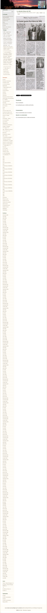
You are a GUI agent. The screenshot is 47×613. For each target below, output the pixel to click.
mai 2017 (4, 390)
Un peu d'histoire (6, 90)
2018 (3, 161)
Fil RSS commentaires (7, 597)
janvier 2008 (5, 567)
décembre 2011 (5, 492)
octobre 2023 (5, 268)
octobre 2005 (5, 576)
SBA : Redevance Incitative (7, 129)
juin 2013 (4, 464)
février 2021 (5, 319)
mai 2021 (4, 314)
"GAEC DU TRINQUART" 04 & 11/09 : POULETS (7, 60)
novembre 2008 (5, 551)
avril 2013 (4, 467)
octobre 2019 (5, 344)
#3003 (41, 12)
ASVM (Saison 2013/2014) (7, 175)
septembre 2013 (5, 459)
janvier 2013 (5, 472)
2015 (3, 170)
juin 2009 (4, 540)
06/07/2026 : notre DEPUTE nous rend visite (7, 46)
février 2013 (5, 470)
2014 (3, 173)
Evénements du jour (6, 205)
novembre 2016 (5, 399)
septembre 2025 (5, 232)
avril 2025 (4, 240)
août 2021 (4, 309)
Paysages (4, 102)
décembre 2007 (5, 568)
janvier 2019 (5, 358)
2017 (3, 164)
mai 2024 (4, 257)
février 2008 (5, 565)
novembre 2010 (5, 513)
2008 (3, 192)
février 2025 (5, 243)
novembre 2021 (5, 305)
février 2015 (5, 432)
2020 (3, 157)
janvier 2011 (5, 510)
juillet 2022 (4, 292)
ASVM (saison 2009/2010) (7, 187)
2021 (3, 156)
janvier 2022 (5, 301)
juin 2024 (4, 256)
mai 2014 (4, 447)
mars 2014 (4, 450)
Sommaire (5, 77)
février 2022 (5, 300)
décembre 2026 (5, 215)
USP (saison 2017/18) (6, 162)
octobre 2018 (5, 363)
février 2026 (5, 226)
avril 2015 (4, 429)
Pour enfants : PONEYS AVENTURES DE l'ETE (7, 54)
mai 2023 (4, 276)
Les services (5, 121)
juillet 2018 (4, 368)
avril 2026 (4, 222)
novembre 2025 (5, 229)
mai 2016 (4, 409)
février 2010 (5, 527)
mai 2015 (4, 428)
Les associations (6, 120)
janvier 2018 (5, 377)
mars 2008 (4, 563)
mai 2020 (4, 333)
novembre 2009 (5, 532)
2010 (3, 186)
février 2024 (5, 262)
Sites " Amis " (5, 135)
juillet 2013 (4, 462)
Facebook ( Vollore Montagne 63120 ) (8, 585)
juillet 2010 (4, 519)
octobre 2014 (5, 439)
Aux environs (5, 105)
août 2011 (4, 499)
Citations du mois (6, 200)
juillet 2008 (4, 557)
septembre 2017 (5, 383)
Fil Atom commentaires (7, 600)
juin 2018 (4, 369)
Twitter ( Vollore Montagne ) (7, 583)
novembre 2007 (5, 570)
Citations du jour (5, 206)
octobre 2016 (5, 401)
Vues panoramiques (6, 101)
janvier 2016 (5, 415)
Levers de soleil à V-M (7, 110)
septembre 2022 (5, 289)
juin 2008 (4, 559)
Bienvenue (4, 132)
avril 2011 (4, 505)
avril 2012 (4, 486)
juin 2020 (4, 331)
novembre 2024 (5, 248)
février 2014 (5, 451)
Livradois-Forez (5, 20)
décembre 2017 (5, 379)
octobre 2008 (5, 552)
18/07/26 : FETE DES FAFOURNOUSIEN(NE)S (7, 39)
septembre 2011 (5, 497)
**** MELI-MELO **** (7, 68)
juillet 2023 (4, 273)
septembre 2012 (5, 478)
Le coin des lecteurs (6, 84)
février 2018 (5, 376)
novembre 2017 (5, 380)
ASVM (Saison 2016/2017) (7, 165)
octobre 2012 (5, 477)
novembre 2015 (5, 418)
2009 (3, 189)
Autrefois (4, 92)
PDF (19, 14)
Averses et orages (6, 115)
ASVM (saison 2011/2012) (7, 181)
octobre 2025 (5, 230)
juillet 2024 (4, 254)
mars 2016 (4, 412)
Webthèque (5, 208)
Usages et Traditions (6, 126)
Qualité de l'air (5, 23)
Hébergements (5, 123)
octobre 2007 (5, 571)
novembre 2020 (5, 323)
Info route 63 (5, 69)
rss (44, 12)
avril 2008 (4, 562)
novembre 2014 (5, 437)
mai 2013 (4, 466)
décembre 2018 (5, 360)
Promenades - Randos (7, 118)
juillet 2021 (4, 311)
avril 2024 (4, 259)
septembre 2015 (5, 421)
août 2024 (4, 252)
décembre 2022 (5, 284)
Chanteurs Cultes (6, 151)
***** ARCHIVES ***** (6, 154)
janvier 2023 (5, 282)
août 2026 (4, 216)
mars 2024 (4, 260)
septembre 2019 (5, 346)
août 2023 (4, 271)
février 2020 (5, 338)
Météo (4, 22)
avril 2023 (4, 278)
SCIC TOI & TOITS (6, 36)
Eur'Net (4, 590)
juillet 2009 (4, 538)
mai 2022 (4, 295)
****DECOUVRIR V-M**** (7, 87)
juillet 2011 (4, 500)
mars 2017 (4, 393)
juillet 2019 (4, 349)
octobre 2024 (5, 249)
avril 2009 (4, 543)
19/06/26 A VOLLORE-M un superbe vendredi (8, 48)
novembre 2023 (5, 267)
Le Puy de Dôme (6, 72)
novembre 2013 (5, 456)
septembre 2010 (5, 516)
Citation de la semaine (7, 202)
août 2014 (4, 442)
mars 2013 (4, 469)
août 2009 (4, 537)
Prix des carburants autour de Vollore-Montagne (8, 17)
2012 (3, 180)
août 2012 (4, 480)
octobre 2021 (5, 306)
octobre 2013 (5, 458)
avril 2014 (4, 448)
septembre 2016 (5, 402)
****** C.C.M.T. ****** (6, 131)
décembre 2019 (5, 341)
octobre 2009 (5, 533)
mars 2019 (4, 355)
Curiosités (4, 93)
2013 (3, 176)
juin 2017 (4, 388)
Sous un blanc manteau (7, 104)
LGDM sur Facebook (6, 19)
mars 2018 (4, 374)
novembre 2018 (5, 361)
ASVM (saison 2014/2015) (7, 172)
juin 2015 (4, 426)
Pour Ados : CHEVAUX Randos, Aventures (7, 57)
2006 (3, 195)
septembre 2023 (5, 270)
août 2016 (4, 404)
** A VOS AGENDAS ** (7, 52)
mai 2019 (4, 352)
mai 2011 (4, 503)
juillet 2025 (4, 235)
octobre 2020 (5, 325)
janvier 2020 (5, 339)
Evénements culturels (6, 134)
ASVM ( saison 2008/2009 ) (7, 191)
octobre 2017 (5, 382)
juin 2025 (4, 237)
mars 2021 (4, 317)
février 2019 (5, 357)
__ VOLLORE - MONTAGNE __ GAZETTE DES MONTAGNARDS (8, 7)
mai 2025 (4, 238)
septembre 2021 (5, 308)
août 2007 (4, 573)
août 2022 (4, 290)
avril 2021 (4, 316)
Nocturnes (4, 146)
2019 (3, 159)
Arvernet (4, 25)
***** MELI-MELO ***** (7, 145)
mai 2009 (4, 541)
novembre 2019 (5, 342)
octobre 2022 (5, 287)
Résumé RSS (5, 601)
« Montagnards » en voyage (8, 140)
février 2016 (5, 413)
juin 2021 (4, 312)
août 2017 (4, 385)
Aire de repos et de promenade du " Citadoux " (8, 99)
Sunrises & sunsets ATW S (7, 143)
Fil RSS (4, 595)
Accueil (4, 79)
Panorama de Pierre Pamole (8, 96)
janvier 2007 (5, 574)
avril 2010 (4, 524)
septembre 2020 (5, 327)
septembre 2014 (5, 440)
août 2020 (4, 328)
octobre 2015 (5, 420)
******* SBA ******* (6, 127)
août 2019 (4, 347)
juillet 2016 (4, 406)
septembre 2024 (5, 251)
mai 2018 (4, 371)
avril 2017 (4, 391)
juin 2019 (4, 350)
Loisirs (4, 116)
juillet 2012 (4, 481)
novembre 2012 (5, 475)
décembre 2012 (5, 473)
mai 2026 (4, 221)
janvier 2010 (5, 529)
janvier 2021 (5, 320)
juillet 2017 (4, 387)
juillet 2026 (4, 218)
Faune (4, 107)
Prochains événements (7, 81)
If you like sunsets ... (7, 74)
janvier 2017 (5, 396)
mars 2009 (4, 544)
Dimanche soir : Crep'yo (7, 64)
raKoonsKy (25, 607)
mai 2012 (4, 484)
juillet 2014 (4, 443)
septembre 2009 (5, 535)
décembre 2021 (5, 303)
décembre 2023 (5, 265)
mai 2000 (4, 578)
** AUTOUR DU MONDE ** (7, 137)
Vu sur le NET (5, 148)
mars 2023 (4, 279)
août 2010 (4, 518)
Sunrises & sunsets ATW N (7, 142)
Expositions (5, 197)
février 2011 (5, 508)
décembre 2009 (5, 530)
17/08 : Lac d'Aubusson (7, 35)
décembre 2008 (5, 549)
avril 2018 (4, 372)
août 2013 (4, 461)
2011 (38, 12)
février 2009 (5, 546)
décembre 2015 (5, 417)
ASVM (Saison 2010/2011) (7, 184)
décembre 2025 (5, 227)
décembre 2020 (5, 322)
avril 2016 (4, 410)
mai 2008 (4, 560)
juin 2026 (4, 219)
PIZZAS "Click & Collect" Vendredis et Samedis (7, 62)
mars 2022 (4, 298)
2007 (3, 194)
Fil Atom (4, 598)
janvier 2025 (5, 245)
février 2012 (5, 489)
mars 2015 (4, 431)
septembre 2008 (5, 554)
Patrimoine (4, 95)
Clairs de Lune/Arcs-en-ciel (7, 113)
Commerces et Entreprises (7, 124)
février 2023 (5, 281)
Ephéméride (5, 85)
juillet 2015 (4, 424)
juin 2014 (4, 445)
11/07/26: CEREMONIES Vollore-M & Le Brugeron (7, 43)
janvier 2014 (5, 453)
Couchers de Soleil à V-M (7, 112)
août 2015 (4, 423)
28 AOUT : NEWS (6, 33)
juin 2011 (4, 502)
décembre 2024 (5, 246)
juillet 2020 (4, 330)
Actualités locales (6, 82)
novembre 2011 (5, 494)
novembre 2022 (5, 286)
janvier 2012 (5, 491)
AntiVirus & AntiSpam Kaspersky (35, 607)
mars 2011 (4, 507)
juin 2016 (4, 407)
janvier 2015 (5, 434)
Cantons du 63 (5, 71)
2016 (3, 167)
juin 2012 (4, 483)
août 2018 (4, 366)
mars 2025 (4, 241)
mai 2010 (4, 522)
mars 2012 (4, 488)
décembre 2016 (5, 398)
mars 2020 (4, 336)
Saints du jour (5, 203)
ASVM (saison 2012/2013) (7, 178)
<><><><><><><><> (7, 50)
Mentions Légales (27, 610)
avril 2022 (4, 297)
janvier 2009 (5, 548)
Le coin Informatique (6, 153)
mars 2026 (4, 224)
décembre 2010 (5, 511)
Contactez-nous (5, 28)
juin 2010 (4, 521)
